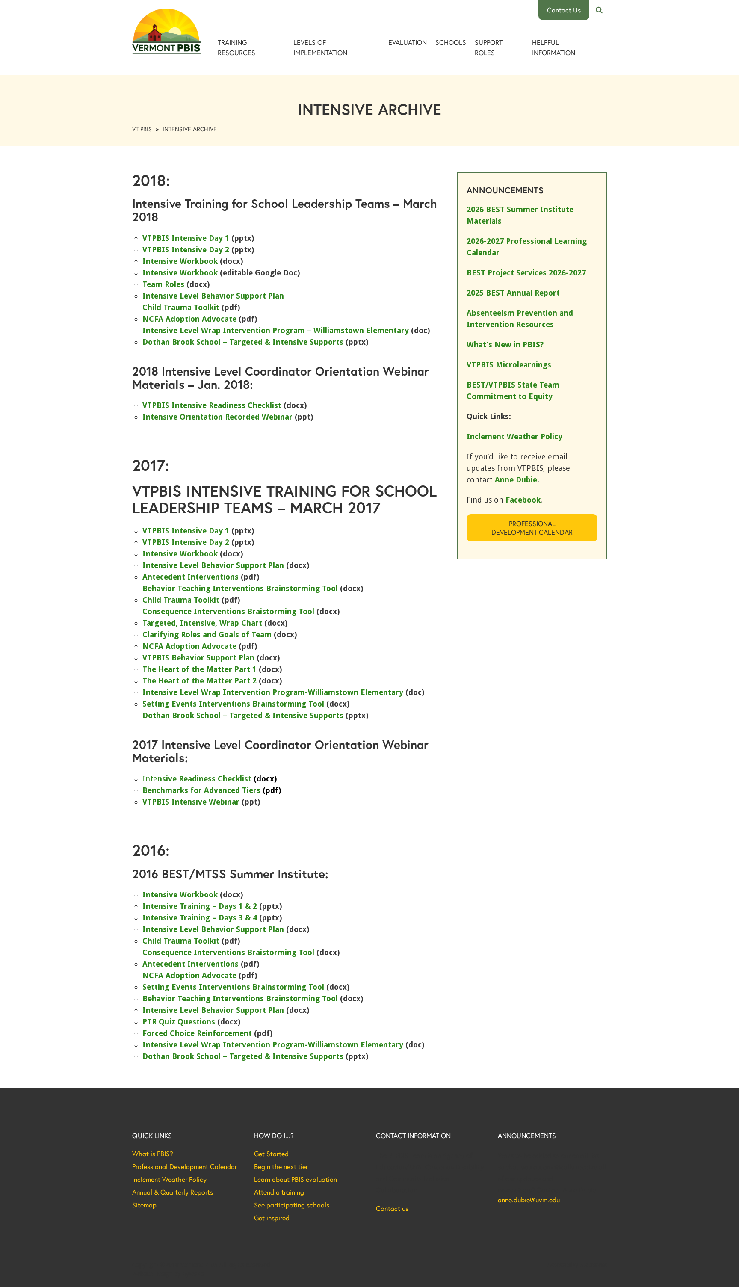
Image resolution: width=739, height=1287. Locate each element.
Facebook (523, 499)
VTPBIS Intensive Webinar (190, 801)
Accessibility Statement (577, 1264)
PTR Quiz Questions (178, 1021)
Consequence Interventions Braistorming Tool (228, 611)
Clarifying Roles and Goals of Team (207, 634)
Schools (450, 42)
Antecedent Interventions (190, 576)
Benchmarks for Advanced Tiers (211, 790)
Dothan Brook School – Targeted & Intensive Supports (242, 341)
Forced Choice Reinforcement (197, 1033)
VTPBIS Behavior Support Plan (198, 657)
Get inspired (272, 1217)
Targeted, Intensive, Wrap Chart (202, 622)
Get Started (271, 1153)
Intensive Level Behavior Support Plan (213, 295)
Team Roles (163, 284)
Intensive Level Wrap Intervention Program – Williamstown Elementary (275, 330)
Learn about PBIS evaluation (295, 1179)
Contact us (392, 1208)
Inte (209, 778)
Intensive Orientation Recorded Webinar (217, 416)
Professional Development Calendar (532, 527)
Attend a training (279, 1192)
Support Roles (489, 47)
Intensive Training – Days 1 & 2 (199, 906)
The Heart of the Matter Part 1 (199, 669)
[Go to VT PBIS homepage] (166, 31)
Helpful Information (553, 47)
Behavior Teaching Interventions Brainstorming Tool (240, 588)
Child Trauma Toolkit (180, 307)
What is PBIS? (152, 1153)
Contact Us (564, 9)
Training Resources (236, 47)
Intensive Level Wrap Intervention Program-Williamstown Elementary (272, 692)
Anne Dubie (516, 479)
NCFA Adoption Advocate (189, 318)
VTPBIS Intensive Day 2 (185, 249)
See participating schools (291, 1205)
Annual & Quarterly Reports (172, 1192)
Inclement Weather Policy (169, 1179)
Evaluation (407, 42)
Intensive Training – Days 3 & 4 (200, 917)
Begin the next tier (281, 1166)
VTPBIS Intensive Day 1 (185, 238)
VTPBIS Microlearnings (509, 364)
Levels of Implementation (320, 47)
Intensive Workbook (180, 261)
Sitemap (144, 1205)
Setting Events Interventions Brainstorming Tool (233, 703)
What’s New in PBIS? (505, 344)
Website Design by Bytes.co (168, 1273)
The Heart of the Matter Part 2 (199, 680)
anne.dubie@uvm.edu (529, 1199)
